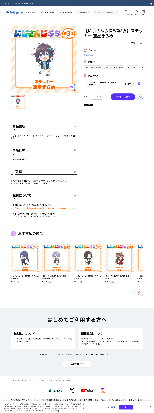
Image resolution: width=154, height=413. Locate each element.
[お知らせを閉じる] (151, 3)
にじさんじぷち (26, 380)
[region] (77, 407)
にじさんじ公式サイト (117, 400)
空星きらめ (88, 55)
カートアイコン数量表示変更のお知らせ (19, 3)
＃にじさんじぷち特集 (93, 68)
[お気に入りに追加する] (140, 96)
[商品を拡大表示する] (72, 87)
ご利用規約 (15, 400)
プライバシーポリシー (31, 400)
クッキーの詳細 (137, 400)
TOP (14, 380)
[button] (140, 293)
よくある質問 (87, 400)
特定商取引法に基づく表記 (55, 400)
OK (126, 407)
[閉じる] (150, 406)
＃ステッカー (132, 68)
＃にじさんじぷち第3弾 (114, 68)
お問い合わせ (100, 400)
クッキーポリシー (52, 411)
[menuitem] (31, 12)
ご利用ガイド (74, 400)
